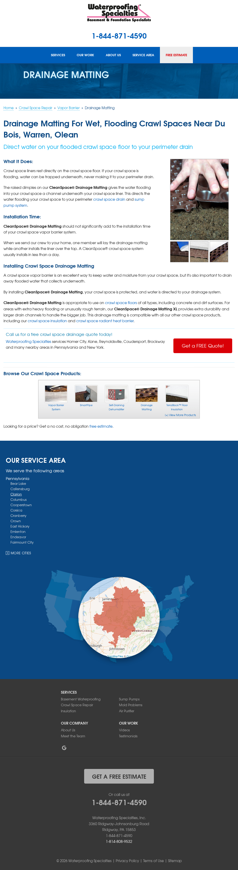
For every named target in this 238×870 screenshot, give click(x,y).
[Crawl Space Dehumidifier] (116, 394)
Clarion (16, 494)
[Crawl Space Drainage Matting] (146, 394)
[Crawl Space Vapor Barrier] (56, 394)
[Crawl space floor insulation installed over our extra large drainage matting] (199, 251)
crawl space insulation (47, 320)
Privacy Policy (127, 860)
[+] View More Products (180, 415)
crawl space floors (121, 302)
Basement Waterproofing (80, 699)
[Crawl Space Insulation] (176, 394)
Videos (124, 730)
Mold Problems (130, 705)
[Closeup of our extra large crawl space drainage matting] (199, 199)
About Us (113, 55)
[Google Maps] (64, 748)
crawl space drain (109, 199)
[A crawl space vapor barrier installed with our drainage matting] (179, 251)
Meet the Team (73, 736)
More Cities (21, 553)
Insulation (68, 711)
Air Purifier (126, 711)
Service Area (143, 55)
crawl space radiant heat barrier (105, 320)
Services (58, 55)
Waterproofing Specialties (28, 341)
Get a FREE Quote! (203, 345)
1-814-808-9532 (119, 841)
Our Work (85, 55)
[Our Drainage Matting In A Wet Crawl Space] (219, 251)
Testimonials (128, 736)
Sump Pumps (129, 699)
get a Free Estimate (119, 776)
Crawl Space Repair (77, 705)
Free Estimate (176, 55)
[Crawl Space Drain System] (86, 394)
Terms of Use (153, 860)
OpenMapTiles (115, 656)
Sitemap (175, 860)
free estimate (100, 426)
